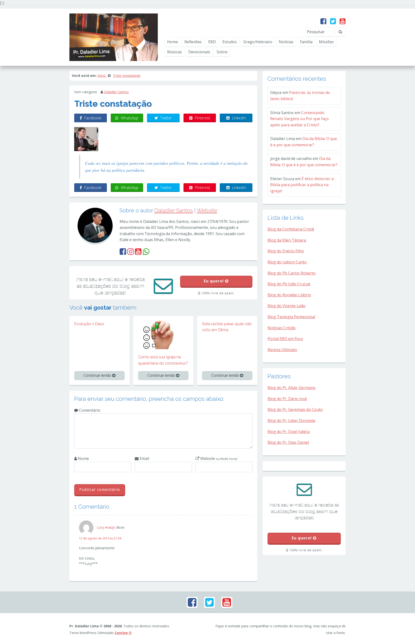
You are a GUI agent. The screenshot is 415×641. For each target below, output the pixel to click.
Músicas (174, 52)
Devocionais (199, 52)
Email (144, 458)
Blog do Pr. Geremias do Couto (295, 409)
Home (172, 41)
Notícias (286, 41)
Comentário (89, 410)
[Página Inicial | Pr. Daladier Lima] (113, 36)
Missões (326, 41)
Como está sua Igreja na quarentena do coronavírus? (163, 360)
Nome (83, 458)
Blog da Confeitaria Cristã (291, 229)
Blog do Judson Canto (287, 262)
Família (306, 41)
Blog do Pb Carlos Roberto (292, 273)
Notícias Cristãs (282, 327)
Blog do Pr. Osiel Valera (289, 431)
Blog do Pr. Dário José (287, 398)
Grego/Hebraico (257, 41)
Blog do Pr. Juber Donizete (291, 420)
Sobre (222, 52)
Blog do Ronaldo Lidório (289, 295)
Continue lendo (98, 375)
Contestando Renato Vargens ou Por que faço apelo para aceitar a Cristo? (299, 119)
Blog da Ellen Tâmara (287, 240)
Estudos (229, 41)
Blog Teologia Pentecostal (291, 316)
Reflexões (193, 41)
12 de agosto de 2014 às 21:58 (100, 538)
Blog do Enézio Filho (286, 251)
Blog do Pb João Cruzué (289, 284)
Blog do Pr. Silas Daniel (288, 442)
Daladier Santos (116, 92)
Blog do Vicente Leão (286, 305)
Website (207, 210)
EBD (212, 41)
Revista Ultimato (282, 349)
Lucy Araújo (106, 527)
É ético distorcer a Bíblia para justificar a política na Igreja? (302, 185)
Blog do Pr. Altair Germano (292, 387)
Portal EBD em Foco (285, 338)
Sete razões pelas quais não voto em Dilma (227, 327)
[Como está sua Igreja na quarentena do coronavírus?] (163, 334)
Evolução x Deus (89, 324)
